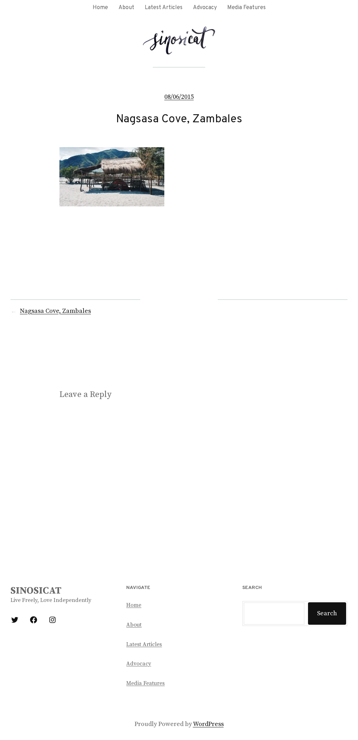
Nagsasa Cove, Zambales (55, 311)
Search (327, 613)
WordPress (208, 724)
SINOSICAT (36, 590)
